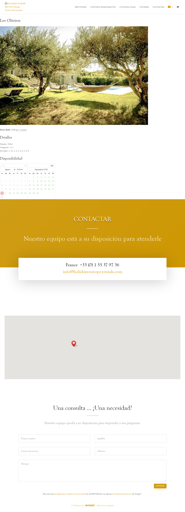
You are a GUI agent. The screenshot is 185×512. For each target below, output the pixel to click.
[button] (74, 343)
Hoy (26, 165)
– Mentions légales (104, 505)
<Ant (3, 165)
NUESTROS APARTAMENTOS (103, 7)
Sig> (52, 165)
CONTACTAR (158, 7)
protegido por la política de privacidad (69, 494)
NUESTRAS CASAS (128, 7)
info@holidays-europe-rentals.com (92, 271)
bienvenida (81, 7)
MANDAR (160, 486)
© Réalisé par (78, 505)
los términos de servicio (122, 494)
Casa (11, 147)
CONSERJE (144, 7)
